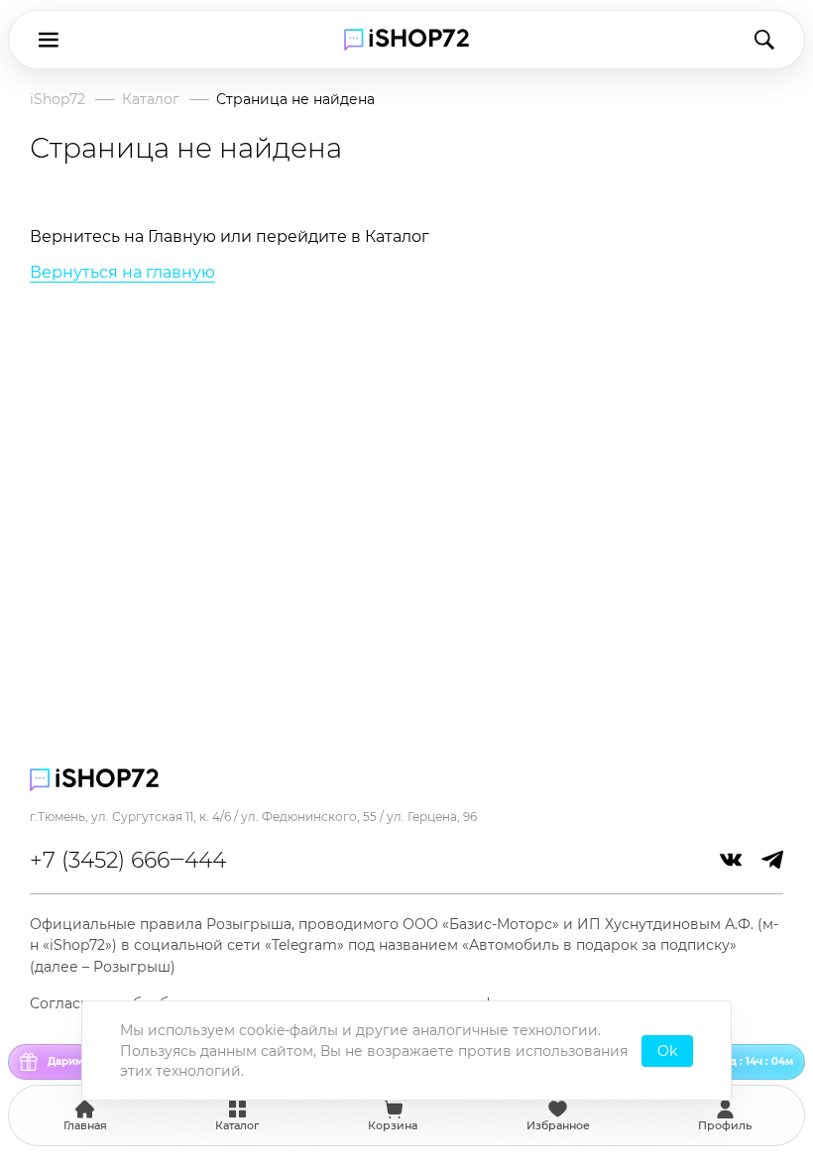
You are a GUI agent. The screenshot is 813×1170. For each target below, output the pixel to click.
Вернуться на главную (122, 272)
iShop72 (57, 99)
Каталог (150, 99)
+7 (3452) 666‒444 (128, 860)
